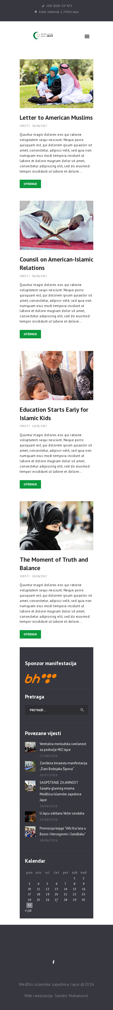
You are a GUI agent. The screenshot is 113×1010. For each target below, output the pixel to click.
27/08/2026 (49, 756)
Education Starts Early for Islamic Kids (54, 413)
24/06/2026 (49, 819)
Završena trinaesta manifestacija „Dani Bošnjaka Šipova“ (63, 766)
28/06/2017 (39, 126)
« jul (28, 910)
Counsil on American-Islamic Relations (56, 263)
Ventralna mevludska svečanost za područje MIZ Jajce (63, 747)
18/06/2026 (49, 840)
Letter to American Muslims (56, 117)
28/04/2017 (39, 576)
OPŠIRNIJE (30, 184)
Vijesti (24, 126)
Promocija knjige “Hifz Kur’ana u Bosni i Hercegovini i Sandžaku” (63, 831)
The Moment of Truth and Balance (54, 563)
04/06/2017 (39, 276)
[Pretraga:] (56, 710)
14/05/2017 (39, 426)
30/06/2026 (49, 806)
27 (56, 900)
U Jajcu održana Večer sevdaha (62, 813)
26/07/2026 (49, 775)
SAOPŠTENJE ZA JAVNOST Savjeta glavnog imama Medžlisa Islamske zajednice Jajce (60, 791)
